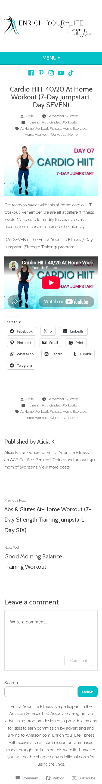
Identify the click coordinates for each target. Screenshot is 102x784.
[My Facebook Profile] (31, 72)
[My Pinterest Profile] (41, 72)
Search (11, 682)
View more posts (54, 467)
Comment (78, 660)
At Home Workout (34, 128)
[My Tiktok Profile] (70, 72)
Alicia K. (31, 116)
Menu (65, 58)
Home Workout (36, 134)
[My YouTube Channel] (61, 72)
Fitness (32, 122)
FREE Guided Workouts (58, 122)
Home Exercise (74, 128)
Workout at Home (64, 134)
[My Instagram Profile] (51, 72)
